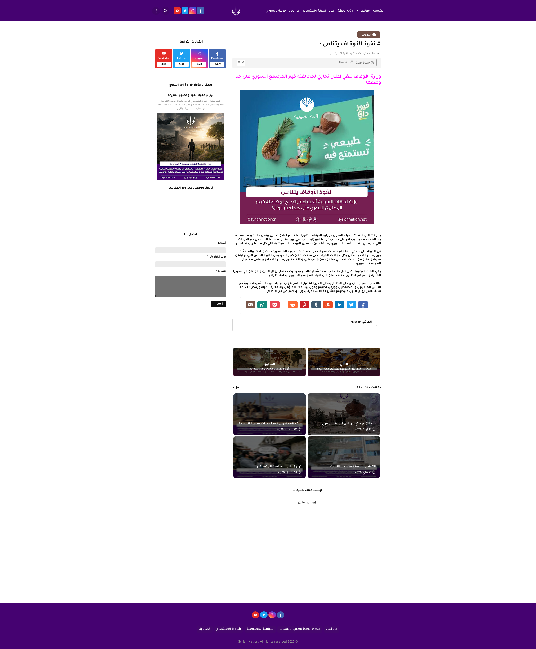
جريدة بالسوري (276, 11)
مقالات (365, 11)
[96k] (280, 616)
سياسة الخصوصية (260, 629)
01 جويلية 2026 (287, 430)
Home (375, 53)
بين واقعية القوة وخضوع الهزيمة (191, 95)
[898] (272, 616)
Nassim (361, 322)
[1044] (264, 616)
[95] (255, 616)
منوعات (366, 35)
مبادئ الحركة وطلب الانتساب (300, 629)
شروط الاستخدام (228, 629)
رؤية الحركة (345, 11)
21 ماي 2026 (363, 473)
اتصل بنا (205, 629)
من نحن (294, 11)
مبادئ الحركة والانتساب (319, 11)
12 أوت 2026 (363, 430)
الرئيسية (378, 11)
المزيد (236, 388)
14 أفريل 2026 (287, 473)
